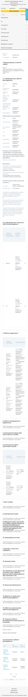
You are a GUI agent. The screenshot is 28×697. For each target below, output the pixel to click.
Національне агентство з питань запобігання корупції (15, 695)
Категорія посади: (5, 32)
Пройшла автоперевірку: (6, 47)
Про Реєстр (3, 8)
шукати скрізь (24, 14)
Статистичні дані (22, 8)
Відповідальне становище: (7, 44)
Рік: (2, 21)
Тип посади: (3, 28)
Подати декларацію (14, 11)
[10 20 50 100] (13, 674)
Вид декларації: (4, 17)
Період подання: (4, 36)
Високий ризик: (4, 40)
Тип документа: (4, 25)
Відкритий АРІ (12, 8)
